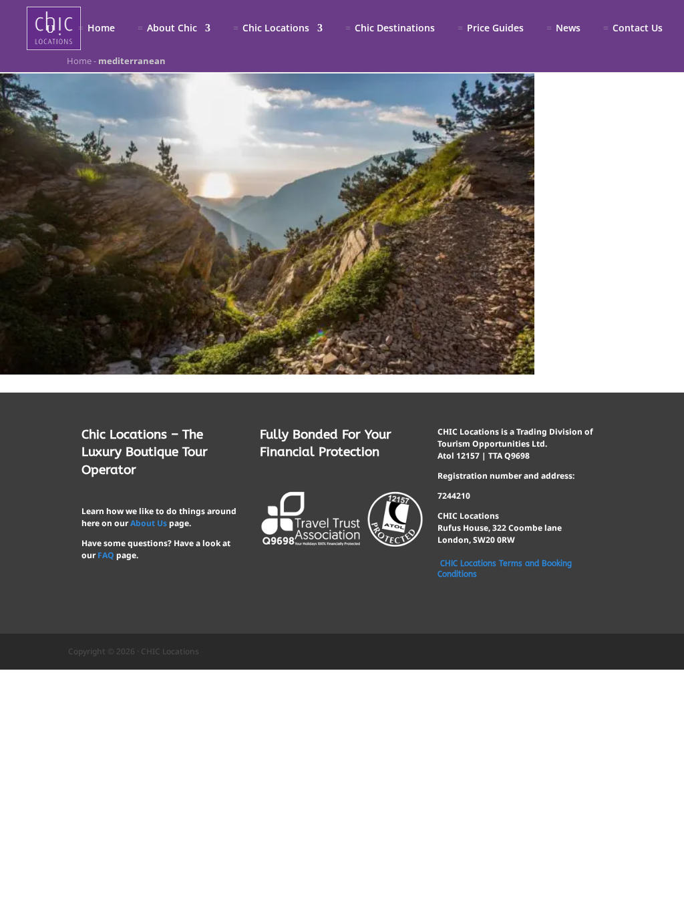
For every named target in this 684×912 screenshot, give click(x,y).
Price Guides (495, 28)
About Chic (172, 28)
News (568, 28)
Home (101, 28)
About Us (148, 523)
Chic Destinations (395, 28)
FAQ (106, 555)
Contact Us (638, 28)
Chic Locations (275, 28)
